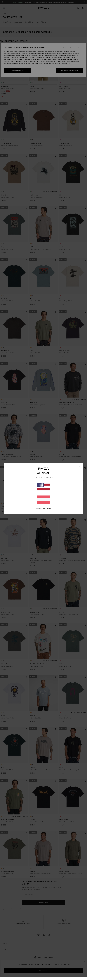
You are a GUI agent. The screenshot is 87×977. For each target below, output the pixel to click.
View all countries (43, 509)
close (80, 466)
